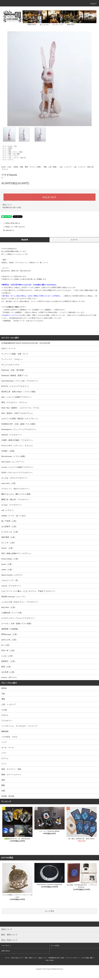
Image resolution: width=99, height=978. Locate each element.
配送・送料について (31, 957)
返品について (7, 205)
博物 (9, 150)
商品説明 (24, 240)
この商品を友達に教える (11, 223)
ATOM (51, 960)
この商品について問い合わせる (14, 227)
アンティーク (57, 24)
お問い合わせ (5, 951)
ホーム (4, 146)
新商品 (10, 148)
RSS (47, 960)
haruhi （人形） (13, 146)
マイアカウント (6, 945)
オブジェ (11, 159)
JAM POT (71, 24)
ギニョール (44, 24)
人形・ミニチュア (13, 156)
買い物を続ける (8, 230)
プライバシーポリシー (72, 957)
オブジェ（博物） (18, 152)
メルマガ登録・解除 (87, 957)
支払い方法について (17, 957)
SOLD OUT (49, 197)
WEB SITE (32, 24)
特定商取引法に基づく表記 (12, 207)
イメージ (74, 240)
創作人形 (23, 157)
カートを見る (55, 945)
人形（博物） (17, 154)
